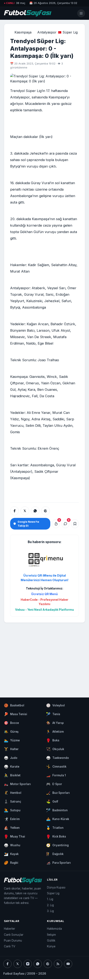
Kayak (11, 854)
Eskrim (12, 819)
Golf (52, 801)
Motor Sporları (17, 784)
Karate (11, 766)
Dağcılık (55, 854)
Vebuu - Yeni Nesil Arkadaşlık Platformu (44, 609)
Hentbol (12, 793)
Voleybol (55, 705)
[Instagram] (28, 964)
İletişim (51, 934)
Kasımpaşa (22, 32)
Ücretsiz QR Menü (44, 594)
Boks (52, 740)
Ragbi (11, 863)
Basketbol (14, 705)
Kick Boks (56, 836)
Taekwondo (57, 758)
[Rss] (58, 964)
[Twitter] (17, 964)
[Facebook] (7, 964)
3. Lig (50, 911)
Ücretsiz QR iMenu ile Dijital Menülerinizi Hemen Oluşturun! (45, 578)
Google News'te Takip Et (28, 523)
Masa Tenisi (15, 714)
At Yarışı (55, 723)
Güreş (11, 732)
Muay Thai (14, 836)
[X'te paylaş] (24, 510)
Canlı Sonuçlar (13, 934)
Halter (11, 749)
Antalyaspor (47, 32)
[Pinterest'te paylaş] (45, 510)
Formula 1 (56, 775)
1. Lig (50, 899)
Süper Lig (70, 32)
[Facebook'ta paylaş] (14, 510)
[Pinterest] (48, 964)
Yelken (12, 828)
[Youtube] (68, 964)
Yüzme (12, 740)
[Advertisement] (44, 656)
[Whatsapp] (38, 964)
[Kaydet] (75, 523)
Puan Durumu (13, 940)
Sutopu (12, 810)
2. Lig (50, 905)
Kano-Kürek (57, 819)
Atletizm (55, 732)
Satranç (12, 801)
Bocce (11, 723)
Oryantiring (57, 845)
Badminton (57, 810)
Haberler (9, 928)
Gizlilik (51, 940)
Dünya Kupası (56, 887)
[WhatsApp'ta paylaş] (35, 510)
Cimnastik (56, 766)
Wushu (12, 845)
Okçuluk (55, 749)
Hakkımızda (54, 928)
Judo (10, 758)
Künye (51, 946)
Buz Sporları (58, 793)
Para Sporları (58, 863)
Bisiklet (12, 775)
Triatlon (55, 828)
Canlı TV (9, 946)
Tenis (53, 714)
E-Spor (54, 784)
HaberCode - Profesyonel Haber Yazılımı (44, 602)
